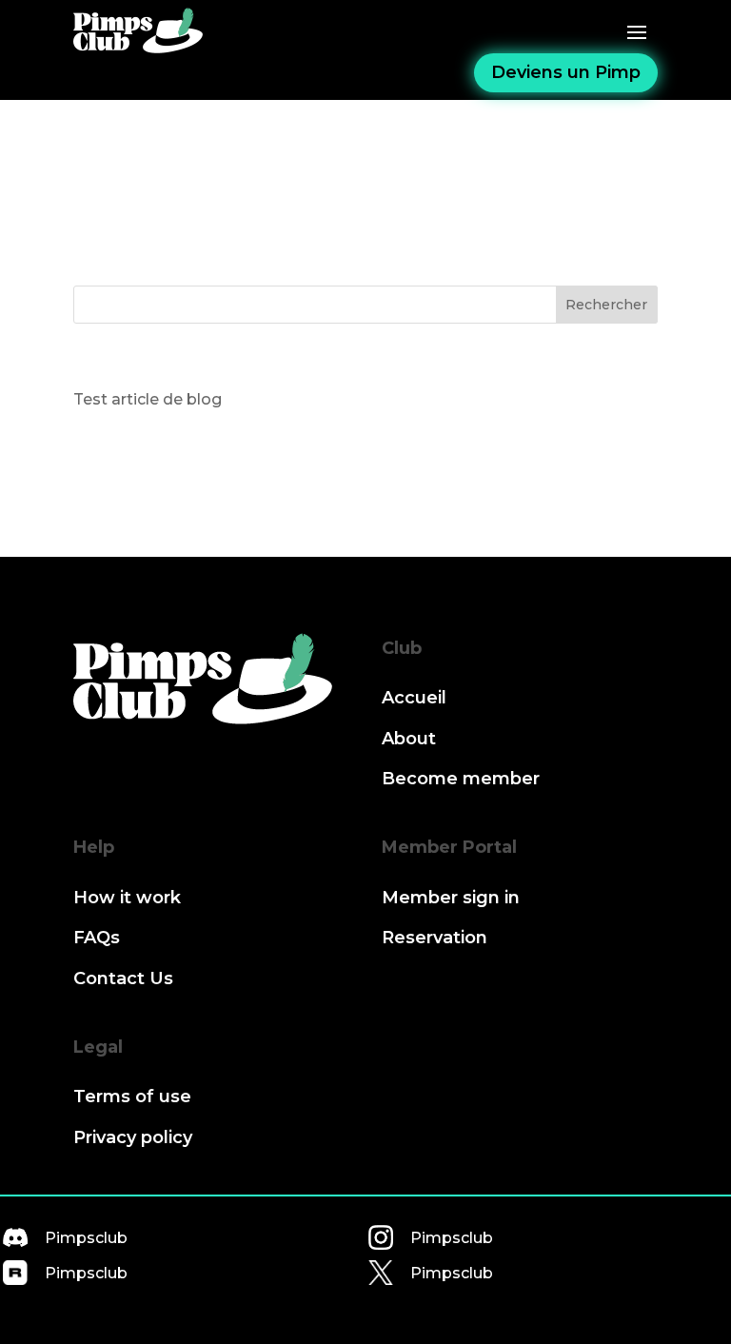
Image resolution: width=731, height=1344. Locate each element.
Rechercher (606, 304)
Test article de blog (147, 399)
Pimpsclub (86, 1238)
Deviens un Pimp (566, 72)
